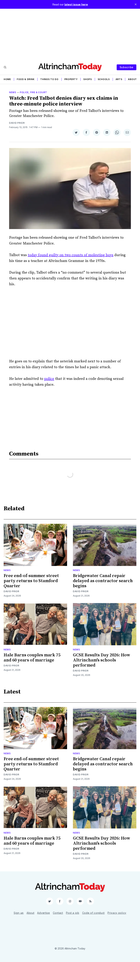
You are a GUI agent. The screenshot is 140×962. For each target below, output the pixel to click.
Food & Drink (25, 79)
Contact (58, 912)
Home (7, 79)
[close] (136, 4)
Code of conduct (93, 912)
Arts (119, 79)
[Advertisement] (70, 34)
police (49, 379)
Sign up (19, 912)
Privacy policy (117, 912)
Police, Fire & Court (33, 92)
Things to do (49, 79)
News (12, 92)
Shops (87, 79)
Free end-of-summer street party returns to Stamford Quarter (31, 581)
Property (71, 79)
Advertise (43, 912)
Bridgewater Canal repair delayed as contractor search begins (103, 581)
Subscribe (126, 67)
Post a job (72, 912)
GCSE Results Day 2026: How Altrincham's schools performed (101, 660)
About (132, 79)
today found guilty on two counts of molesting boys (70, 255)
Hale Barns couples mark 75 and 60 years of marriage (32, 657)
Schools (104, 79)
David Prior (17, 123)
